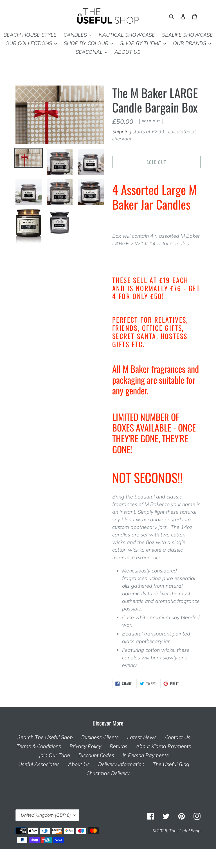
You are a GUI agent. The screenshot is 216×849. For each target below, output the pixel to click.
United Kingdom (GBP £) (46, 815)
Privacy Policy (85, 746)
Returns (118, 746)
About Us (79, 764)
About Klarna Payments (163, 746)
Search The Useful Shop (45, 737)
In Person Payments (146, 755)
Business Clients (100, 737)
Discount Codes (96, 755)
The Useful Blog (171, 764)
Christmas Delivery (108, 773)
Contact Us (177, 737)
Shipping (121, 131)
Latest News (142, 737)
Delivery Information (121, 764)
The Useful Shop (185, 830)
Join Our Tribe (54, 755)
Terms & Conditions (39, 746)
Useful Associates (39, 764)
